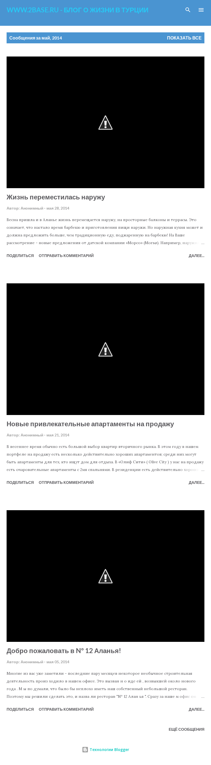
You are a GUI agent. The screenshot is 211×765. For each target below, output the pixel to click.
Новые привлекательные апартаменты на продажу (90, 424)
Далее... (196, 255)
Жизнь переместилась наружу (56, 197)
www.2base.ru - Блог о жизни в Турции (77, 10)
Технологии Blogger (108, 749)
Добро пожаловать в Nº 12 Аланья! (64, 650)
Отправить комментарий (66, 255)
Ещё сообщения (186, 729)
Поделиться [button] (20, 255)
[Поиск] (188, 10)
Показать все (184, 37)
